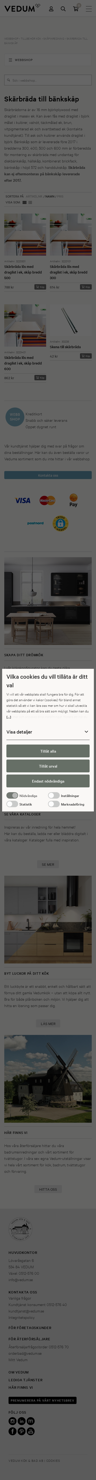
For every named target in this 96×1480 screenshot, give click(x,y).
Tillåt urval (48, 766)
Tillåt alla (48, 751)
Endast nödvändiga (48, 781)
